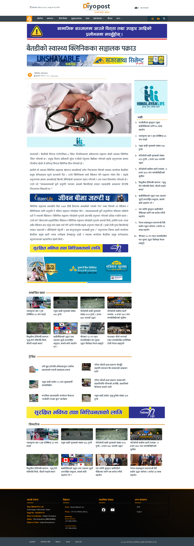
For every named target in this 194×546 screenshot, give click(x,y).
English (139, 512)
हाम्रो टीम (78, 542)
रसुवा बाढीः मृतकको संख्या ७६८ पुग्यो (64, 312)
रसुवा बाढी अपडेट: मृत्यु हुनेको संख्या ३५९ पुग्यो (111, 397)
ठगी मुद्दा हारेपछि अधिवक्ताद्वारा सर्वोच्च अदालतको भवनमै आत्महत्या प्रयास (58, 368)
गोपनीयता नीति (45, 542)
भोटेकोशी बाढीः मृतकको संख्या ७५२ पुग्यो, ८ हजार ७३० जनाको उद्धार (90, 314)
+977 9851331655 (71, 528)
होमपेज (40, 18)
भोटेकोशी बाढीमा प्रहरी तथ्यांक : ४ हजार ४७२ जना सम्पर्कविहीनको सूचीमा (118, 314)
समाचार (50, 18)
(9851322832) (50, 519)
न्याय (87, 18)
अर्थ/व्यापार (97, 18)
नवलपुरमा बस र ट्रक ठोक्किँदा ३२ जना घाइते (36, 312)
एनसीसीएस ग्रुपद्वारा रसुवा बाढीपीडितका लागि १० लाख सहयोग (150, 126)
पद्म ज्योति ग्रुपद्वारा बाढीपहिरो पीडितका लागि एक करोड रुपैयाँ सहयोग (152, 212)
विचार (110, 18)
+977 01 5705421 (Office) (78, 512)
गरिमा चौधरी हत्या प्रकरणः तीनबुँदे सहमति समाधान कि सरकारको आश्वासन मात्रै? (110, 368)
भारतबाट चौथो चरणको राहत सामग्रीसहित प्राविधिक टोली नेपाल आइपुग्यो (119, 340)
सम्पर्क (68, 542)
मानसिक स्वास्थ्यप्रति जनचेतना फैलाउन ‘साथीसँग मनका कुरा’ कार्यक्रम (58, 397)
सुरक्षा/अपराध (76, 18)
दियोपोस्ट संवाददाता (40, 73)
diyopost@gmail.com (77, 507)
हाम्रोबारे (32, 542)
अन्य (118, 18)
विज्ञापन (58, 542)
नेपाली (138, 507)
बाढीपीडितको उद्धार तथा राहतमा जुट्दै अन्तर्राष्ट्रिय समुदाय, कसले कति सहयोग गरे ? (65, 342)
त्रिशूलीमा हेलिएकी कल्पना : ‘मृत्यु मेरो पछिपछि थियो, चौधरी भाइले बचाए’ (37, 340)
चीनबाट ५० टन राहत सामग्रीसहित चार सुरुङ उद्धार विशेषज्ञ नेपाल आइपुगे (91, 340)
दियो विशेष (63, 18)
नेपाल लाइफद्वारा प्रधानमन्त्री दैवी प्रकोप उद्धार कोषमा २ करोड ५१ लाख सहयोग (152, 226)
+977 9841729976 (71, 521)
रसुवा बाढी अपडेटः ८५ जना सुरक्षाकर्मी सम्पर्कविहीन (57, 383)
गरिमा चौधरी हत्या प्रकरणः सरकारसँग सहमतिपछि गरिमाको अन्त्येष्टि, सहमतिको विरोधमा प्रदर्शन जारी (111, 383)
